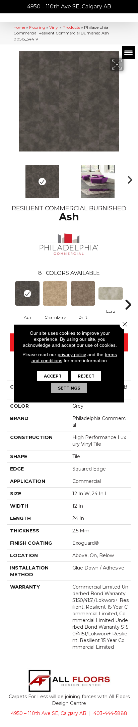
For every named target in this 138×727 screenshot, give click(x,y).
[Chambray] (55, 293)
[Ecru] (111, 293)
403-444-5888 (110, 713)
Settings (69, 388)
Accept (53, 376)
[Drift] (83, 293)
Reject (86, 376)
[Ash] (27, 293)
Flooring (37, 27)
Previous (10, 178)
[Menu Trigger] (128, 52)
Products (71, 27)
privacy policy (72, 354)
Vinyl (54, 27)
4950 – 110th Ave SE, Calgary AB (69, 6)
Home (19, 27)
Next (128, 178)
